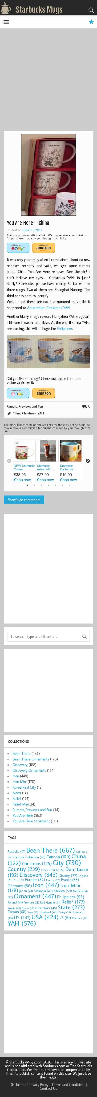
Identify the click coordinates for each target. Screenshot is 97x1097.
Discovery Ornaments (29, 770)
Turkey (65, 912)
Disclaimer (18, 1084)
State (71, 907)
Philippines (65, 328)
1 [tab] (27, 485)
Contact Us (48, 1088)
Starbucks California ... (68, 467)
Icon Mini (20, 781)
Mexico (63, 890)
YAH (40, 413)
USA (45, 917)
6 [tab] (62, 485)
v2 (65, 917)
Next (87, 461)
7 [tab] (69, 485)
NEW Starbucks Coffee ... (24, 467)
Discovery (20, 764)
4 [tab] (48, 485)
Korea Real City (24, 787)
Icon (16, 776)
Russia (14, 908)
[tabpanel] (25, 461)
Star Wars (47, 908)
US (22, 917)
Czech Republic (52, 870)
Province (31, 902)
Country (24, 868)
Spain (29, 908)
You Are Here (23, 815)
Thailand (48, 912)
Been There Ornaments (31, 759)
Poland (15, 902)
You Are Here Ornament (31, 821)
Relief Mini (21, 804)
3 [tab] (41, 485)
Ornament (35, 896)
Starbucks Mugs (39, 10)
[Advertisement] (48, 80)
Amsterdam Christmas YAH (48, 307)
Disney (68, 875)
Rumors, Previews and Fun (25, 406)
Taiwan (17, 911)
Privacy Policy (38, 1084)
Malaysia (43, 891)
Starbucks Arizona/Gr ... (46, 467)
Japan (26, 891)
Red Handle (50, 902)
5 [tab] (55, 485)
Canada (58, 856)
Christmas (29, 413)
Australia (16, 851)
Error (18, 880)
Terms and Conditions (68, 1084)
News (17, 793)
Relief (17, 798)
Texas (33, 912)
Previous (9, 461)
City (67, 862)
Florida (53, 880)
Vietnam (80, 918)
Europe (35, 879)
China (16, 413)
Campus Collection (29, 857)
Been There (22, 753)
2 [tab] (34, 485)
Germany (20, 885)
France (70, 879)
